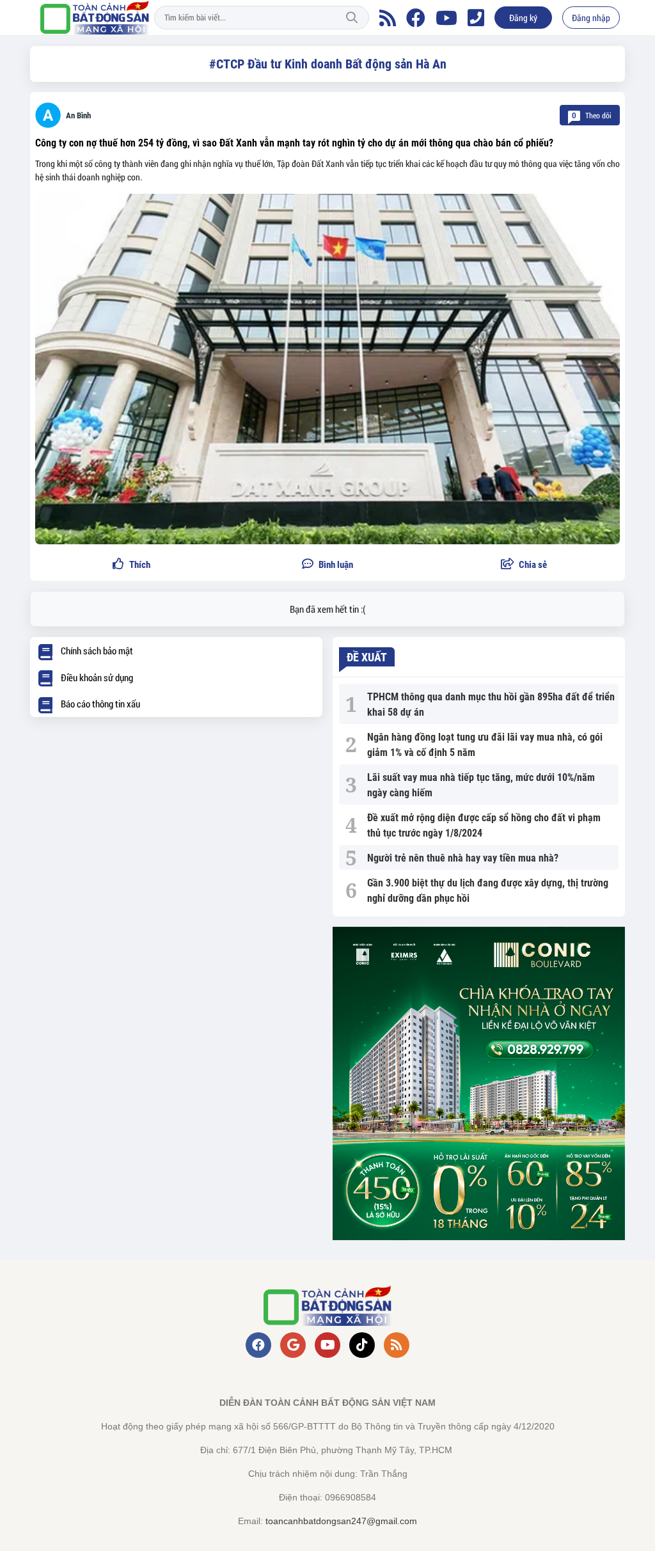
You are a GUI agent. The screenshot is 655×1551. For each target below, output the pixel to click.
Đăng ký (523, 18)
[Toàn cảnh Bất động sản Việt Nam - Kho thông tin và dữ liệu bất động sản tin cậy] (94, 18)
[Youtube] (446, 18)
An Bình (78, 115)
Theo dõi (592, 115)
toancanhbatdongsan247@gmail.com (341, 1521)
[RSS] (387, 18)
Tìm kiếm (352, 18)
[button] (523, 565)
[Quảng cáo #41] (479, 1083)
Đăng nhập (591, 18)
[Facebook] (415, 18)
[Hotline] (475, 18)
